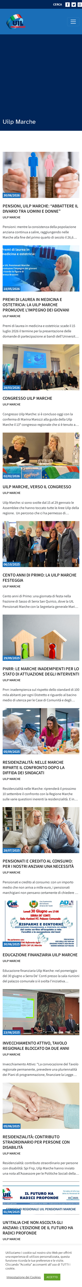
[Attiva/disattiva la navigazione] (73, 21)
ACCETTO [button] (52, 1277)
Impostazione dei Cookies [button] (24, 1277)
